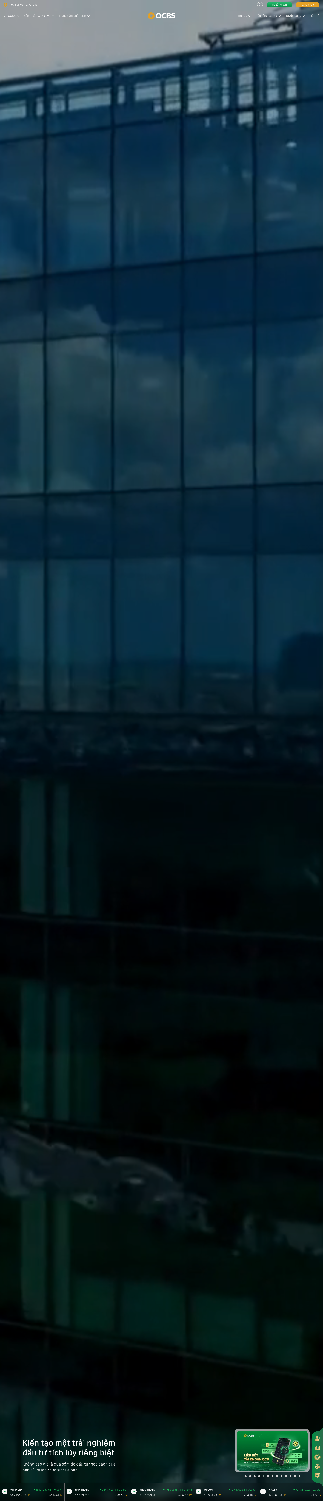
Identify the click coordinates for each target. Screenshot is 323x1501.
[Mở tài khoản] (317, 1438)
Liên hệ (314, 16)
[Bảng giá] (317, 1447)
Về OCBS (10, 16)
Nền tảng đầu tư (266, 16)
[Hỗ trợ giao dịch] (317, 1466)
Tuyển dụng (293, 16)
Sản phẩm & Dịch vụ (37, 16)
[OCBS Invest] (317, 1457)
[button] (245, 1476)
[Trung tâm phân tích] (317, 1475)
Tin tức (242, 16)
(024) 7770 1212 (28, 4)
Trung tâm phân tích (72, 16)
